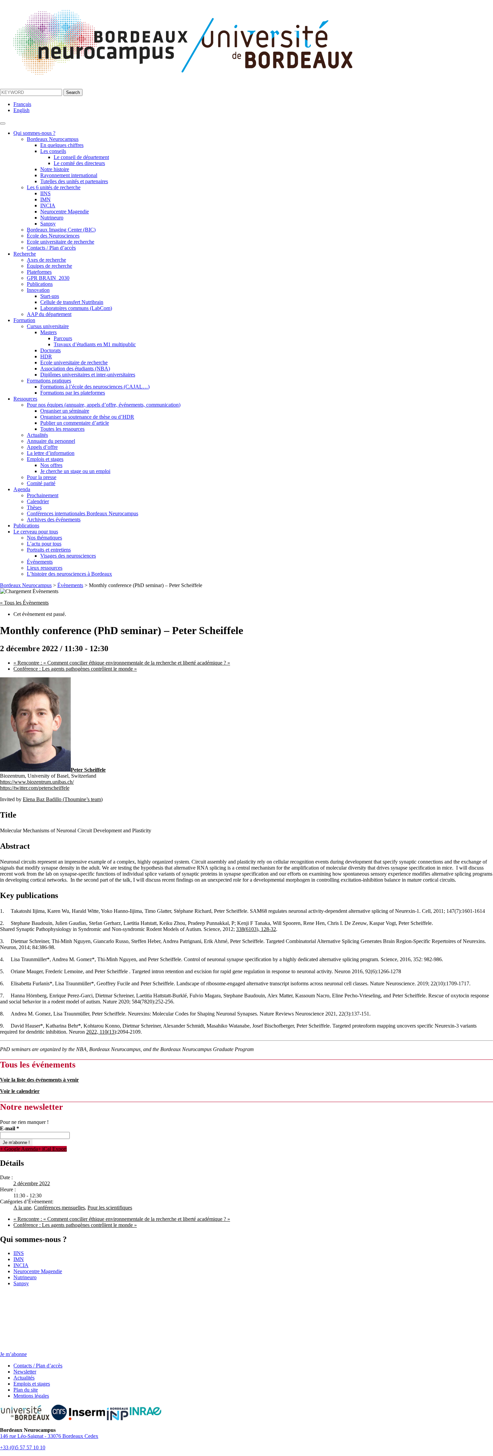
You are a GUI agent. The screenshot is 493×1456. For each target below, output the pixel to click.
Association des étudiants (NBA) (75, 368)
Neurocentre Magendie (64, 211)
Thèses (34, 507)
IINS (45, 193)
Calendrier (38, 501)
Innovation (38, 290)
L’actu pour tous (44, 544)
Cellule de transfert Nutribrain (71, 302)
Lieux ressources (44, 568)
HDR (46, 356)
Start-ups (49, 296)
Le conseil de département (81, 157)
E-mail (9, 1128)
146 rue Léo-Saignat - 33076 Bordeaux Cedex (49, 1436)
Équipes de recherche (49, 266)
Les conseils (53, 151)
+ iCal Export (52, 1149)
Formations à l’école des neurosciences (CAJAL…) (95, 386)
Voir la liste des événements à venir (39, 1080)
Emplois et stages (45, 459)
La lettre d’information (50, 453)
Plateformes (39, 272)
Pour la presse (41, 477)
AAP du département (49, 314)
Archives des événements (53, 519)
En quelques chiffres (62, 145)
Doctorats (50, 350)
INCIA (47, 205)
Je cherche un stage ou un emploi (75, 471)
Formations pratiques (49, 380)
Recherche (24, 254)
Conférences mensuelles (59, 1207)
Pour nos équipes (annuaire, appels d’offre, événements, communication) (103, 405)
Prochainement (42, 495)
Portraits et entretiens (49, 550)
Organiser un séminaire (64, 411)
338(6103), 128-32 (256, 929)
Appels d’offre (42, 447)
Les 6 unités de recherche (53, 187)
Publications (40, 284)
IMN (45, 199)
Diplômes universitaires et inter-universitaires (87, 374)
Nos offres (51, 465)
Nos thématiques (44, 537)
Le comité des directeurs (79, 163)
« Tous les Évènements (24, 603)
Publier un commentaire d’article (74, 423)
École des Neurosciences (53, 236)
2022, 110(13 (100, 1032)
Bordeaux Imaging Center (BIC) (61, 229)
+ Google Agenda (19, 1149)
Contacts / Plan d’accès (51, 248)
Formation (24, 320)
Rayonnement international (68, 175)
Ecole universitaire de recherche (60, 242)
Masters (48, 332)
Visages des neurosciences (68, 556)
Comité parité (41, 483)
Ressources (25, 399)
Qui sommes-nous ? (34, 133)
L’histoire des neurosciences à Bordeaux (69, 574)
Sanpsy (48, 223)
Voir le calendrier (20, 1091)
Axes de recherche (46, 260)
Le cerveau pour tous (35, 531)
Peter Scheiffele (88, 770)
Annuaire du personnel (51, 441)
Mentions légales (31, 1396)
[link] (256, 929)
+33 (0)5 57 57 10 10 (22, 1447)
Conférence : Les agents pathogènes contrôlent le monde (75, 669)
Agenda (21, 489)
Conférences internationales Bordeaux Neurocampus (82, 513)
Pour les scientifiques (110, 1207)
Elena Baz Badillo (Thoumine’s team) (63, 799)
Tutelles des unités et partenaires (74, 181)
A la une (22, 1207)
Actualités (37, 435)
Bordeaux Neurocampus (52, 139)
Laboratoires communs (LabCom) (76, 308)
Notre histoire (54, 169)
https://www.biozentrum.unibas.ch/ (37, 782)
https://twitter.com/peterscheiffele (34, 788)
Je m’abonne (13, 1354)
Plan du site (25, 1390)
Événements (40, 562)
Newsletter (24, 1371)
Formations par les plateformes (72, 393)
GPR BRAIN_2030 (48, 278)
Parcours (63, 338)
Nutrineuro (51, 217)
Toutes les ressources (62, 429)
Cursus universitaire (48, 326)
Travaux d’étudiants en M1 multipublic (95, 344)
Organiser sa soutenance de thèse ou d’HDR (87, 417)
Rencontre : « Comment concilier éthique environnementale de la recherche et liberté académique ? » (121, 663)
